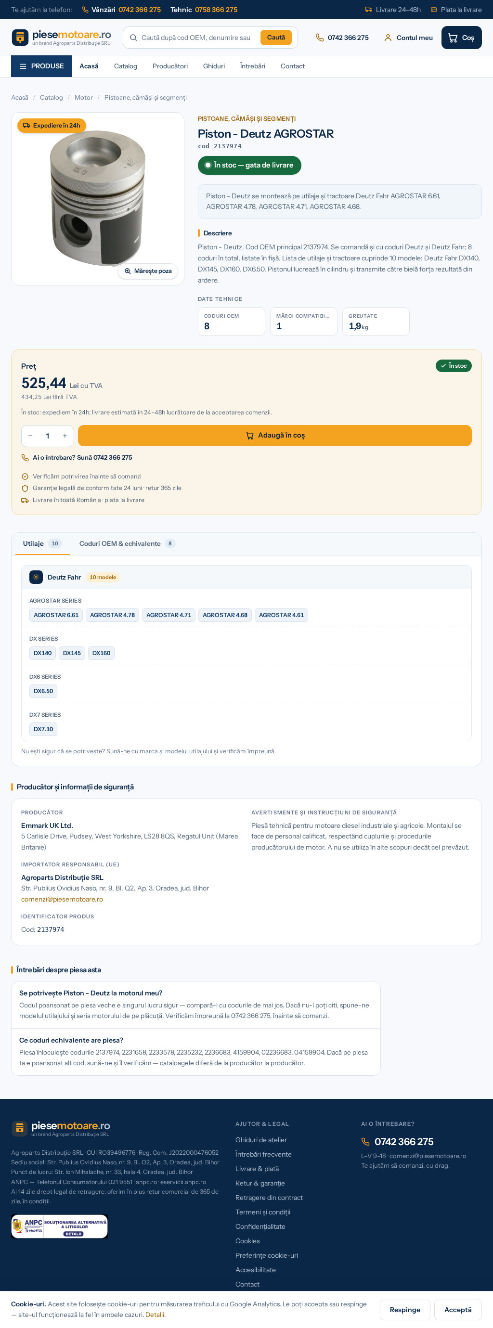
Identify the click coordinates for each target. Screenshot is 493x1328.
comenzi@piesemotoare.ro (62, 899)
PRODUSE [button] (47, 66)
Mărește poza (153, 270)
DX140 (43, 653)
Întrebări (252, 66)
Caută (276, 37)
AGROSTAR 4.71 (168, 615)
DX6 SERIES (45, 676)
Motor (84, 97)
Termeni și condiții (262, 1212)
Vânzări (126, 9)
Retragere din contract (269, 1197)
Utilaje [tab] (40, 543)
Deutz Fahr (64, 577)
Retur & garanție (260, 1183)
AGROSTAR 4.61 (281, 615)
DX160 (101, 653)
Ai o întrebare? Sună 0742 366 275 (82, 457)
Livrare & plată (257, 1168)
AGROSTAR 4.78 (112, 615)
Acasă (89, 66)
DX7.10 (43, 729)
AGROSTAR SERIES (55, 600)
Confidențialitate (260, 1226)
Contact (293, 66)
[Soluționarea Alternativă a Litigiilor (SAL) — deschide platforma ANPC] (59, 1226)
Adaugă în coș (281, 435)
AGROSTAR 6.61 (56, 615)
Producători (170, 66)
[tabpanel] (246, 660)
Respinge (405, 1309)
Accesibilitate (255, 1269)
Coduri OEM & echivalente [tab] (125, 543)
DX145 (72, 653)
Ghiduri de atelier (261, 1139)
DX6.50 (43, 691)
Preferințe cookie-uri (266, 1255)
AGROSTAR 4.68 (225, 615)
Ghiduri (214, 66)
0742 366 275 (404, 1141)
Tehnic (203, 9)
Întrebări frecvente (263, 1154)
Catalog (125, 66)
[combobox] (199, 38)
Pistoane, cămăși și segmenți (145, 97)
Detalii (154, 1314)
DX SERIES (43, 638)
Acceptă (458, 1309)
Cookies (247, 1241)
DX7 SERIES (45, 714)
